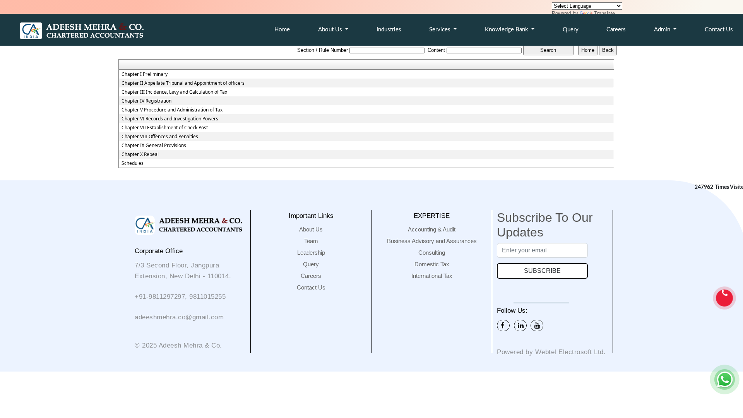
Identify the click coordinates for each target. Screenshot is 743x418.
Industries (389, 30)
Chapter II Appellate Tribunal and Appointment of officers (183, 83)
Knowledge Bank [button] (507, 30)
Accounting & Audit (431, 229)
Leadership (311, 252)
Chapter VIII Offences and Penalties (160, 137)
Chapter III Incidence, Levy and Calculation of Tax (174, 92)
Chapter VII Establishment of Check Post (165, 128)
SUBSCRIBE (542, 270)
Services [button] (440, 30)
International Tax (431, 275)
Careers (616, 30)
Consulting (431, 252)
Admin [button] (663, 30)
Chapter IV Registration (146, 101)
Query (571, 30)
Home (282, 30)
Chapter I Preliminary (145, 74)
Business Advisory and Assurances (432, 241)
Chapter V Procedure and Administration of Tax (172, 110)
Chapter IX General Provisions (154, 145)
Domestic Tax (431, 264)
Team (311, 241)
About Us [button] (331, 30)
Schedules (133, 163)
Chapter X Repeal (140, 154)
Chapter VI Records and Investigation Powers (170, 119)
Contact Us (311, 287)
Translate (604, 13)
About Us (311, 229)
